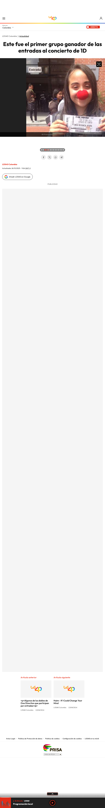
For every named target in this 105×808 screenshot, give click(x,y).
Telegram (61, 157)
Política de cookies (52, 739)
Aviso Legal (10, 739)
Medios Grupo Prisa (52, 754)
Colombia (6, 27)
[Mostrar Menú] (3, 18)
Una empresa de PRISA (52, 748)
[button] (2, 139)
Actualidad (24, 36)
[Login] (101, 18)
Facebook (43, 157)
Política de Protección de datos (30, 739)
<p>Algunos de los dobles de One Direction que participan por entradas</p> (35, 703)
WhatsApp (55, 157)
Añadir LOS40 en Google (19, 177)
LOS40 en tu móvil (92, 739)
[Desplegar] (52, 793)
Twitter (49, 157)
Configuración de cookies (72, 739)
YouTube (52, 720)
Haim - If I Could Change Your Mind (68, 702)
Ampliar (99, 64)
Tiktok (41, 720)
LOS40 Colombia (52, 18)
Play (52, 803)
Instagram (47, 720)
